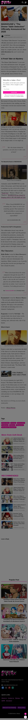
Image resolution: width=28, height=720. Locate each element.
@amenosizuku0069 (9, 290)
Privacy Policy (21, 707)
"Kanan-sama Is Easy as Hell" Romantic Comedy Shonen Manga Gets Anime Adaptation (18, 465)
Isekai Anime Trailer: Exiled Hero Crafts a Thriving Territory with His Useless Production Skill (19, 448)
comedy (13, 423)
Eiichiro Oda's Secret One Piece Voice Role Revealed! (18, 523)
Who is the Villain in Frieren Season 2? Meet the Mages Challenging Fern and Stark (19, 498)
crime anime (21, 423)
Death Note (5, 193)
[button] (23, 2)
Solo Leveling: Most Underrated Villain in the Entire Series (18, 457)
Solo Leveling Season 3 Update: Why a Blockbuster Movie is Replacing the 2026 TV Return (19, 506)
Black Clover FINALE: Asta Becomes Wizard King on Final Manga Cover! (19, 480)
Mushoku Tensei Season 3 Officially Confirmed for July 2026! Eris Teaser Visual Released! (19, 515)
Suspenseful (20, 425)
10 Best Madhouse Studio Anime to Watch (19, 374)
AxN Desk (7, 35)
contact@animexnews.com (10, 685)
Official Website (10, 408)
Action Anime (6, 423)
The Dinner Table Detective (9, 427)
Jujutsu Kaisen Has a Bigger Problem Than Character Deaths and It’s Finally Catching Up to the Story (19, 439)
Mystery (12, 425)
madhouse (5, 425)
